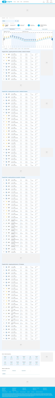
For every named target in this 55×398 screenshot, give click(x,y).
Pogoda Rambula (24, 370)
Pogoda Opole (3, 389)
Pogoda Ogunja (14, 370)
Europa (18, 1)
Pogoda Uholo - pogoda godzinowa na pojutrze (11, 177)
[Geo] (18, 21)
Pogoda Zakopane (14, 390)
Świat (21, 1)
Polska (15, 1)
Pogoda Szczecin (35, 389)
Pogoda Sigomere (4, 370)
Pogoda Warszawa (45, 389)
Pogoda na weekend (44, 29)
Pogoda (9, 1)
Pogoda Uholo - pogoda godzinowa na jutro (10, 91)
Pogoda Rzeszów (24, 389)
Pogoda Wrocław (4, 390)
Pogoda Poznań (14, 389)
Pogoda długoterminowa (28, 29)
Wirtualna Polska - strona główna (4, 2)
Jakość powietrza (26, 1)
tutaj (17, 396)
